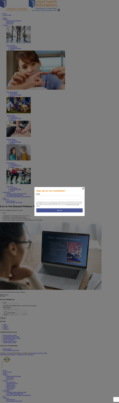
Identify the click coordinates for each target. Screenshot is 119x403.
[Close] (83, 188)
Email (38, 194)
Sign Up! (59, 210)
